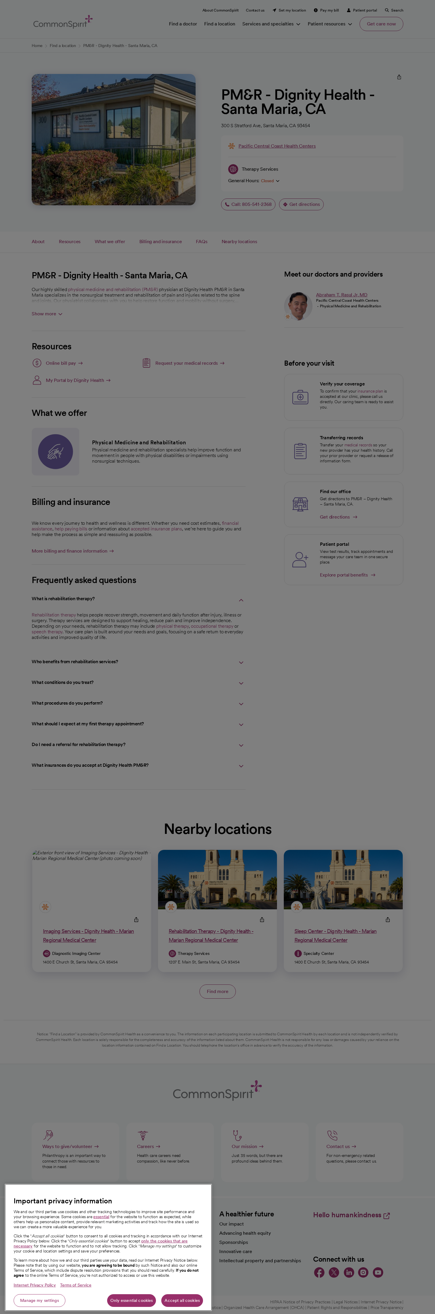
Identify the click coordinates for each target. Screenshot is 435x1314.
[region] (108, 1247)
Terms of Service (75, 1285)
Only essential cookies (131, 1300)
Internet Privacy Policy (35, 1285)
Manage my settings (39, 1300)
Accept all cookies (182, 1300)
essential (101, 1216)
